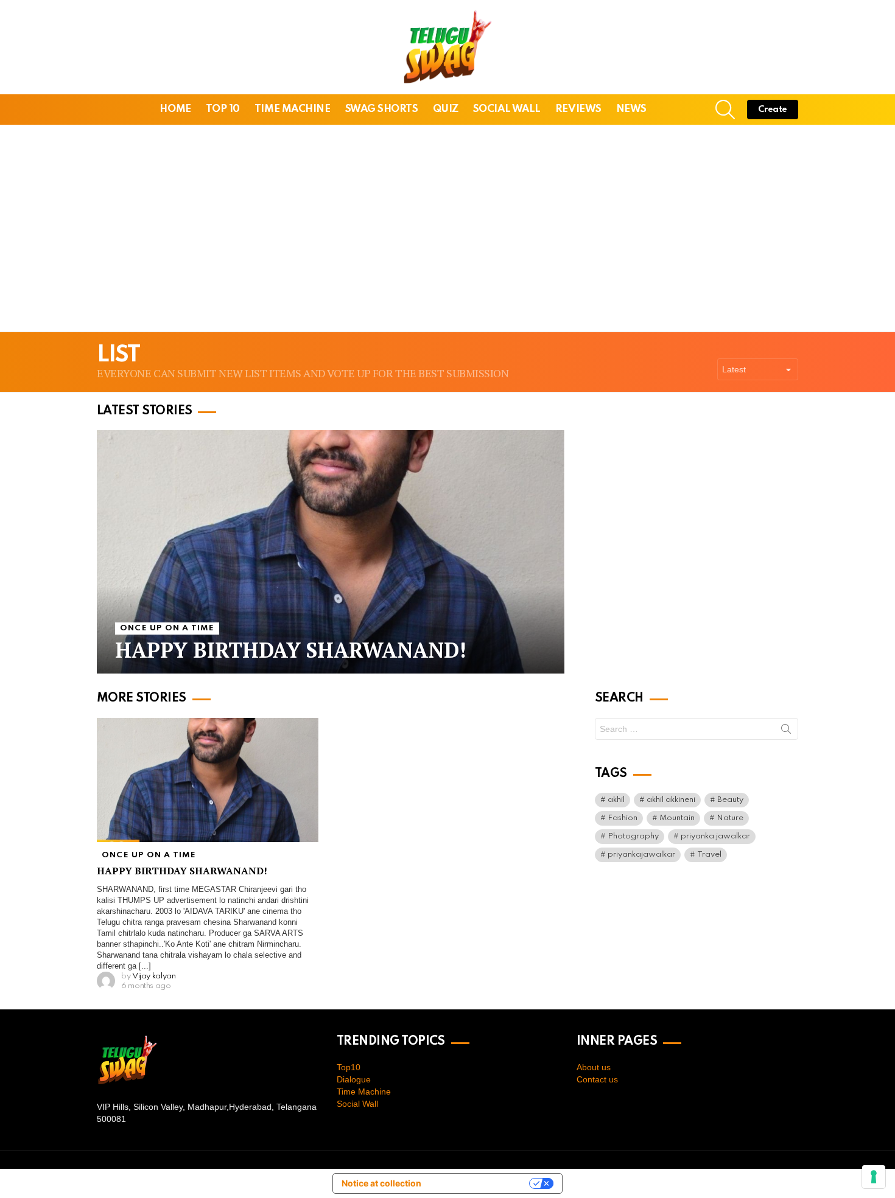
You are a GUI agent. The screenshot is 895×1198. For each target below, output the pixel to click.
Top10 (348, 1067)
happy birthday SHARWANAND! (182, 870)
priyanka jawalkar (715, 836)
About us (594, 1067)
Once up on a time (167, 628)
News (631, 109)
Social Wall (507, 109)
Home (175, 109)
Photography (633, 836)
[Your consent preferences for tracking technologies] (873, 1176)
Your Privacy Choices (481, 1183)
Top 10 (223, 109)
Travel (709, 854)
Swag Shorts (381, 109)
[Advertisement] (447, 228)
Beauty (730, 800)
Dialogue (354, 1079)
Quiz (445, 109)
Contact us (597, 1079)
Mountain (677, 818)
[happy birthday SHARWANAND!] (330, 552)
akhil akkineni (671, 800)
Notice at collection (381, 1183)
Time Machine (292, 109)
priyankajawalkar (641, 854)
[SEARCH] (725, 109)
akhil (616, 800)
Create (772, 109)
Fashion (622, 818)
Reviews (578, 109)
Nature (730, 818)
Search (786, 731)
